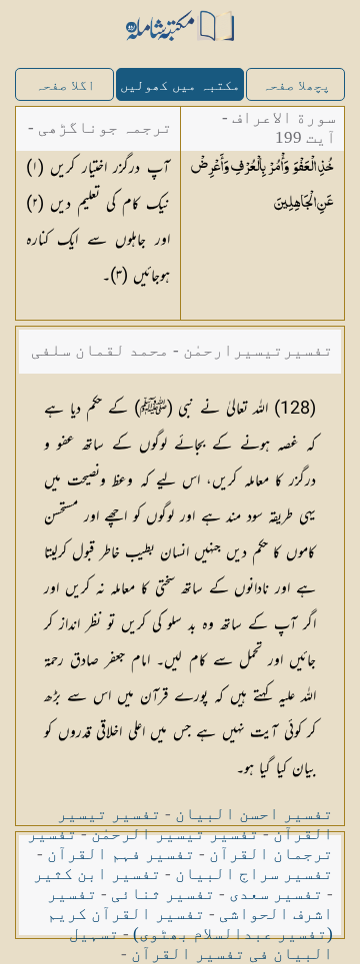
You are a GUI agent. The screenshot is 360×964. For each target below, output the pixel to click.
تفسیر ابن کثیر (97, 873)
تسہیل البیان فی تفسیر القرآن (201, 943)
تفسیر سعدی (276, 893)
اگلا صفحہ (65, 85)
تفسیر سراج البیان (254, 873)
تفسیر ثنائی (163, 893)
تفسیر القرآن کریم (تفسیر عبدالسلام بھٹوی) (190, 923)
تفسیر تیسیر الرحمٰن (175, 833)
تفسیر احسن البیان (254, 813)
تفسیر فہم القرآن (121, 853)
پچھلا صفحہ (296, 85)
